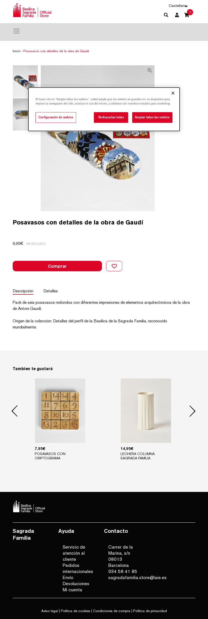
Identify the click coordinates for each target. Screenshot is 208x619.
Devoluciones (76, 583)
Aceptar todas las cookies (152, 117)
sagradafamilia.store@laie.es (125, 577)
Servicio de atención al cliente (74, 553)
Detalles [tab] (50, 291)
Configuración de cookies (55, 117)
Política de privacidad (150, 611)
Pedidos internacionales (78, 568)
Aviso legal (49, 611)
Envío (68, 577)
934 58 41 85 (122, 571)
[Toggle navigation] (16, 31)
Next (192, 411)
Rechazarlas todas (111, 117)
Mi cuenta (72, 589)
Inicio (16, 51)
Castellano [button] (178, 5)
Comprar (57, 266)
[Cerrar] (173, 93)
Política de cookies (75, 611)
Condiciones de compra (111, 611)
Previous (15, 411)
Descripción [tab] (23, 291)
